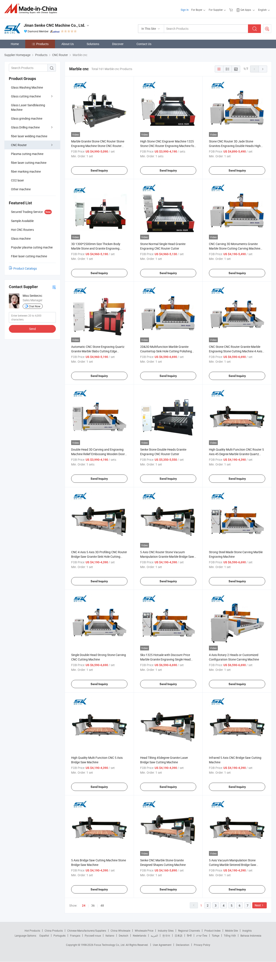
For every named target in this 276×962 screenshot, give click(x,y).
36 (93, 905)
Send (32, 329)
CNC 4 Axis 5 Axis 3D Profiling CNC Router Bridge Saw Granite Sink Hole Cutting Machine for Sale (99, 556)
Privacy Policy (202, 944)
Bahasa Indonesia (250, 935)
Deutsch (123, 935)
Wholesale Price (144, 930)
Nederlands (139, 935)
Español (44, 935)
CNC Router (19, 145)
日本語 (178, 935)
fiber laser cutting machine (28, 163)
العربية (154, 935)
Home (15, 44)
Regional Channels (189, 930)
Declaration (182, 944)
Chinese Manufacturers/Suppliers (86, 930)
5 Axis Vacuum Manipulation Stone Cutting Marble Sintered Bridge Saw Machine (232, 864)
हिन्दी (189, 935)
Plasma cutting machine (27, 154)
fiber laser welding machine (29, 136)
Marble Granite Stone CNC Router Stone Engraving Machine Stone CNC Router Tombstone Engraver (97, 145)
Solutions (93, 44)
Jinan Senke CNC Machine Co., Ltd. (54, 25)
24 (83, 905)
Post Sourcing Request (267, 28)
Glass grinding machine (26, 118)
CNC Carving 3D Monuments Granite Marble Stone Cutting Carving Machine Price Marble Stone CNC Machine (234, 248)
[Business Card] (54, 287)
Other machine (21, 189)
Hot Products (32, 930)
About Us (67, 44)
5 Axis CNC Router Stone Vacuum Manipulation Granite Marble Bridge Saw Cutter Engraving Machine (167, 556)
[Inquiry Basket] (231, 9)
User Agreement (162, 944)
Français (75, 935)
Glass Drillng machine (25, 127)
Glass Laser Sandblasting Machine (28, 107)
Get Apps (246, 9)
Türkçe (215, 935)
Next (258, 905)
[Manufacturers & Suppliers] (32, 8)
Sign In (185, 9)
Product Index (212, 930)
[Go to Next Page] (263, 69)
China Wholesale (120, 930)
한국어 (166, 935)
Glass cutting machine (26, 96)
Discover (118, 44)
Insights (247, 930)
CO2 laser (17, 180)
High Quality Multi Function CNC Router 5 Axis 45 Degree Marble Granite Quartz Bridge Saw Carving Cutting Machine (236, 454)
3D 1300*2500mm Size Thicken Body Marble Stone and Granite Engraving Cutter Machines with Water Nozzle (95, 248)
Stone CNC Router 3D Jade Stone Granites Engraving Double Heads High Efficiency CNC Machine (235, 145)
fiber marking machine (26, 171)
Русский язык (93, 935)
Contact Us (143, 44)
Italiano (109, 935)
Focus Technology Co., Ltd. (110, 944)
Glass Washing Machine (27, 87)
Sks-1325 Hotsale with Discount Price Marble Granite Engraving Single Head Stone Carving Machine (165, 659)
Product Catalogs (25, 268)
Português (59, 935)
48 (102, 905)
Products (42, 44)
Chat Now (34, 306)
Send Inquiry (99, 170)
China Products (54, 930)
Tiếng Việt (230, 935)
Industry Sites (166, 930)
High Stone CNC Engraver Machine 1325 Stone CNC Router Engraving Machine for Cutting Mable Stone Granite (167, 145)
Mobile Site (231, 930)
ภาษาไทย (201, 935)
